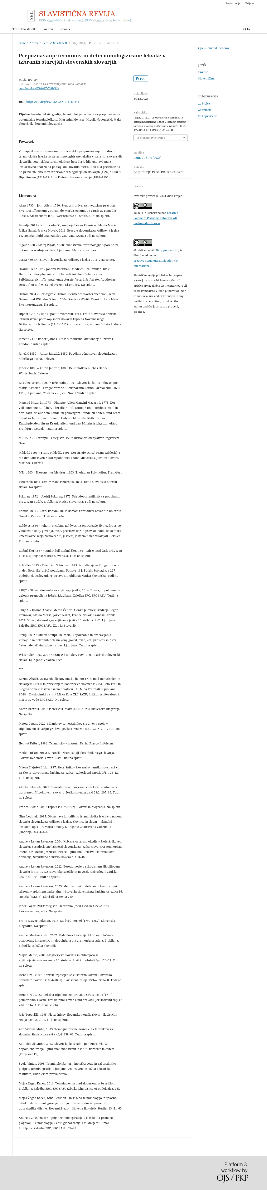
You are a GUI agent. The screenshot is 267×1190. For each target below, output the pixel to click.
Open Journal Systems (213, 48)
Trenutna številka (25, 29)
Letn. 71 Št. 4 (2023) (55, 43)
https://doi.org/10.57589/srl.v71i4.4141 (52, 102)
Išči (249, 29)
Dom (22, 43)
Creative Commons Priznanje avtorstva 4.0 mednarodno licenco (156, 218)
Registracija (233, 3)
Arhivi (48, 29)
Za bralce (204, 103)
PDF (142, 79)
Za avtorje (204, 110)
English (203, 72)
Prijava (249, 3)
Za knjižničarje (207, 116)
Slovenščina (206, 78)
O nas (63, 29)
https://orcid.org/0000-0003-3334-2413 (39, 88)
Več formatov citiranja (150, 138)
